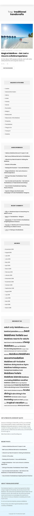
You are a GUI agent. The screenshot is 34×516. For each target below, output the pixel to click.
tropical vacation (15, 402)
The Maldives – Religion (17, 216)
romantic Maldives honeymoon (15, 390)
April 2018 (7, 304)
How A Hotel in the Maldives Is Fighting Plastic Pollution (17, 476)
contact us (24, 501)
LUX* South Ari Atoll (19, 351)
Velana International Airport (10, 405)
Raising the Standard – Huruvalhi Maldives (17, 168)
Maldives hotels (12, 373)
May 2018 (7, 301)
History (7, 95)
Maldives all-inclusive (14, 361)
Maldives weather (20, 380)
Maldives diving (10, 364)
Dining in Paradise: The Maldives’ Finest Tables (15, 467)
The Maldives (8, 124)
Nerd (6, 216)
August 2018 (8, 291)
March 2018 (8, 308)
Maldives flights (23, 364)
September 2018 (9, 288)
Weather (7, 134)
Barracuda (21, 331)
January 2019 (8, 275)
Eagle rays (16, 346)
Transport (7, 131)
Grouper (24, 349)
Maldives (14, 354)
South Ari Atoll (18, 400)
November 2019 (9, 249)
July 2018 (7, 295)
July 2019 (7, 256)
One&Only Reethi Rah (21, 385)
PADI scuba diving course (11, 387)
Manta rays (18, 382)
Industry (7, 101)
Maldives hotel (18, 370)
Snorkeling (8, 399)
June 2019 (7, 259)
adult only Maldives (13, 327)
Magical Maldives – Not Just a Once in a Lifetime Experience (14, 54)
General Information (6, 50)
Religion (7, 111)
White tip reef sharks (23, 405)
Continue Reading (8, 68)
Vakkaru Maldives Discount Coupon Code (16, 153)
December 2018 (9, 278)
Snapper (24, 397)
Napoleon (24, 382)
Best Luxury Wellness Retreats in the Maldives (17, 156)
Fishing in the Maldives (16, 230)
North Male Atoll (9, 385)
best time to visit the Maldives (13, 342)
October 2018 (8, 285)
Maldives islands (12, 376)
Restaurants (8, 114)
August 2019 (8, 252)
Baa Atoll (26, 327)
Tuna (26, 403)
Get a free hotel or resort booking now (11, 434)
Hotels (7, 98)
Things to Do (8, 127)
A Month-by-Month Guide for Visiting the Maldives (16, 453)
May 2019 (7, 262)
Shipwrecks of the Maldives (12, 118)
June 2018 (7, 298)
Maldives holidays (12, 367)
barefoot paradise (11, 331)
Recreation (8, 108)
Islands (7, 105)
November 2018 (9, 282)
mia (3, 63)
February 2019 (9, 272)
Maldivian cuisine (9, 383)
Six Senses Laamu (17, 397)
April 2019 (7, 265)
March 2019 (8, 269)
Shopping (7, 121)
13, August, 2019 (17, 50)
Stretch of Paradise (10, 164)
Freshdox (10, 505)
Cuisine (7, 88)
